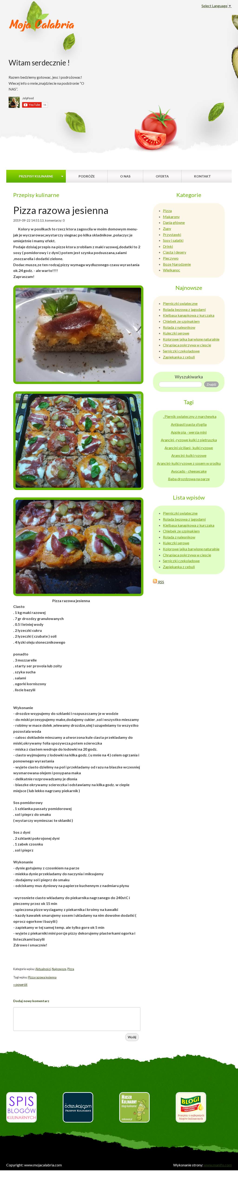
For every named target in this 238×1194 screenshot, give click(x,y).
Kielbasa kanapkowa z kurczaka (188, 315)
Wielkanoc (171, 270)
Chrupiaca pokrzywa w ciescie (187, 345)
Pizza (70, 969)
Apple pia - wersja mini (189, 432)
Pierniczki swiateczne (180, 303)
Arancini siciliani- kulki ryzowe (189, 447)
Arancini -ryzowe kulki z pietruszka (189, 440)
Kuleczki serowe (176, 333)
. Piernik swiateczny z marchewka (189, 416)
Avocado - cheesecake (189, 471)
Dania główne (174, 222)
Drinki (168, 246)
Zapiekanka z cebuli (179, 357)
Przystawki (172, 234)
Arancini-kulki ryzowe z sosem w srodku (189, 463)
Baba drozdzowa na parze (189, 479)
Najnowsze (59, 969)
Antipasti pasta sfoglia (189, 424)
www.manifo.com (218, 1165)
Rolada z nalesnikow (179, 327)
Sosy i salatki (173, 240)
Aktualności (43, 969)
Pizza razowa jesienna (42, 977)
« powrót (20, 984)
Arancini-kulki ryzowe (188, 455)
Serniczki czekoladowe (181, 351)
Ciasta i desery (174, 252)
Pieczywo (170, 258)
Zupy (167, 228)
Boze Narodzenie (177, 264)
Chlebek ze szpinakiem (181, 321)
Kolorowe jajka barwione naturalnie (191, 339)
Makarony (171, 216)
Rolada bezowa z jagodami (184, 309)
